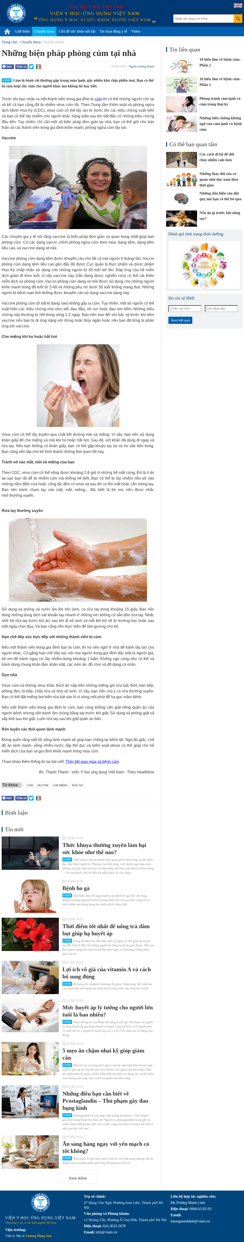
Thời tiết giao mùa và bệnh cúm (92, 762)
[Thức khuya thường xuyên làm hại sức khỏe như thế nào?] (30, 853)
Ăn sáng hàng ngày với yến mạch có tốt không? (105, 1147)
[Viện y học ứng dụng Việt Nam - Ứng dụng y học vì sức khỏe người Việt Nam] (16, 13)
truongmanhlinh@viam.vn (190, 1221)
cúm (98, 99)
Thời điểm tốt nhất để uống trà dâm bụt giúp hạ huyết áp (106, 930)
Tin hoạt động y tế (113, 31)
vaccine (43, 785)
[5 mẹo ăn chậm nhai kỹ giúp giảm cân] (30, 1058)
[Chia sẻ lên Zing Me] (38, 66)
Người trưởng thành (141, 66)
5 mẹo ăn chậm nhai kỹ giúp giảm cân (103, 1054)
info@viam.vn (106, 1232)
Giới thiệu (22, 31)
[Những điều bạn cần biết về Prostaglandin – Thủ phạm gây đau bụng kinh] (30, 1101)
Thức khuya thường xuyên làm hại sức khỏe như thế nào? (104, 848)
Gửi (8, 66)
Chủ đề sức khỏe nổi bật (77, 31)
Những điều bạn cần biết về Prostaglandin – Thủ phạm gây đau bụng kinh (105, 1101)
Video (135, 31)
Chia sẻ (21, 66)
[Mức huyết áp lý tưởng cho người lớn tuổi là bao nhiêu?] (30, 1015)
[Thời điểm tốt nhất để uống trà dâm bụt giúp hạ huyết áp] (30, 934)
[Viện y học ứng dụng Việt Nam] (40, 1202)
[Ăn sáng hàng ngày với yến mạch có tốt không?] (30, 1152)
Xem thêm (78, 1178)
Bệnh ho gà (76, 888)
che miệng (60, 785)
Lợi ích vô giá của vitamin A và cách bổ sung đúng (106, 973)
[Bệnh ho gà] (30, 896)
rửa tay (77, 785)
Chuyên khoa (44, 31)
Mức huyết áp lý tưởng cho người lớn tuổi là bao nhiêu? (107, 1011)
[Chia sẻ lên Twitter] (31, 66)
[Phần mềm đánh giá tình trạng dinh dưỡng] (204, 265)
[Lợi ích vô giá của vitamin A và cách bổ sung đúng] (30, 977)
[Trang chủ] (7, 31)
